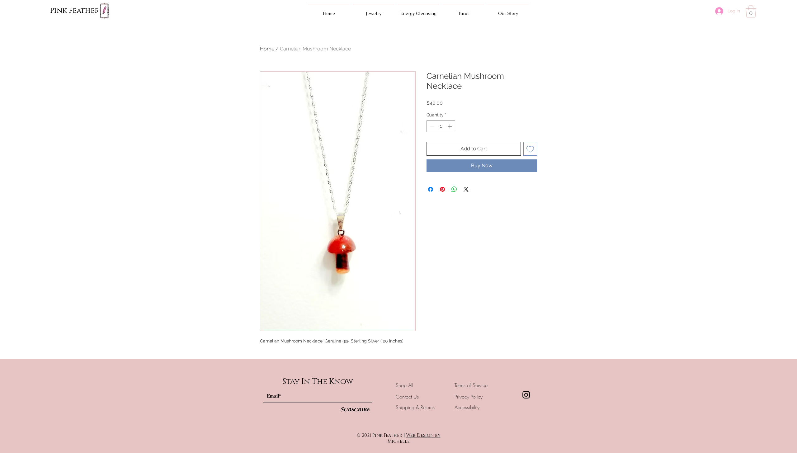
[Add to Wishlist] (530, 149)
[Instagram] (526, 395)
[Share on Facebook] (430, 189)
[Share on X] (466, 189)
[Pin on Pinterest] (442, 189)
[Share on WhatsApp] (454, 189)
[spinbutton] (440, 126)
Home (267, 49)
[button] (751, 11)
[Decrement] (431, 126)
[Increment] (450, 126)
